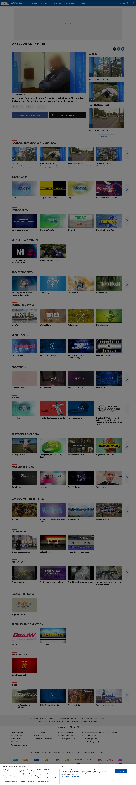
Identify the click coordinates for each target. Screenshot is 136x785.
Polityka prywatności (42, 781)
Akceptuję (121, 771)
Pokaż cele (120, 777)
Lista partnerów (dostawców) (70, 776)
